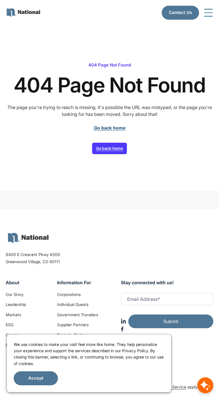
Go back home (109, 148)
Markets (13, 314)
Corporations (69, 294)
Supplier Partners (73, 324)
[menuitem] (23, 12)
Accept (35, 378)
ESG (9, 324)
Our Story (15, 294)
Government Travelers (77, 314)
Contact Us (180, 12)
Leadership (16, 304)
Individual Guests (72, 304)
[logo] (28, 238)
